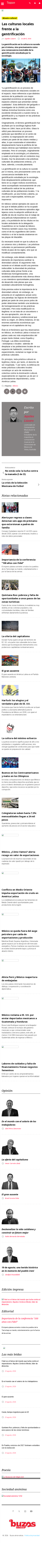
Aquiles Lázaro (10, 39)
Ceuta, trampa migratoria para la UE (15, 1412)
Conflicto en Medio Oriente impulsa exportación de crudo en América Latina (20, 893)
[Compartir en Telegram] (25, 391)
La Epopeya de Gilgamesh (15, 1476)
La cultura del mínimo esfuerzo (19, 738)
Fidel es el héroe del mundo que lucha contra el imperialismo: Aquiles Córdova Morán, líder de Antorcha (20, 1363)
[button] (5, 10)
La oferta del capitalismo (16, 636)
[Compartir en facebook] (7, 391)
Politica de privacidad (32, 1535)
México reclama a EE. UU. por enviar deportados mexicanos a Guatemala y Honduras (19, 1018)
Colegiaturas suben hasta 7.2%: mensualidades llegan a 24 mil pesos (19, 816)
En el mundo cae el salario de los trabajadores (20, 1381)
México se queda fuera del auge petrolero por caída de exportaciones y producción (19, 934)
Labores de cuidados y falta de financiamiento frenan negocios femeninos (20, 1067)
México (15, 386)
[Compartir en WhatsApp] (19, 391)
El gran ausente (10, 670)
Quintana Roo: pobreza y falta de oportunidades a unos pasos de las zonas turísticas (21, 598)
